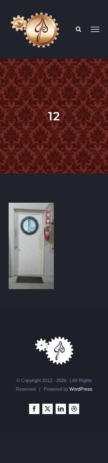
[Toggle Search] (78, 29)
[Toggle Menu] (95, 29)
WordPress (80, 389)
